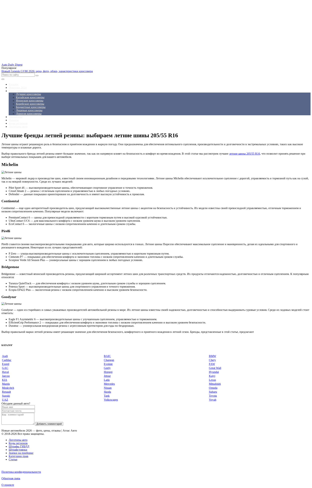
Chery (212, 360)
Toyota (213, 395)
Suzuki (6, 395)
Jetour (107, 375)
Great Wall (215, 367)
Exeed (5, 364)
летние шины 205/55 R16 (244, 153)
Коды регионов (18, 443)
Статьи (13, 459)
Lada (107, 379)
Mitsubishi (215, 383)
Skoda (107, 391)
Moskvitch (8, 387)
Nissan (108, 387)
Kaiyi (212, 375)
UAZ (5, 399)
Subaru (213, 391)
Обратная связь (10, 478)
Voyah (212, 399)
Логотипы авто (18, 439)
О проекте (7, 484)
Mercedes (109, 383)
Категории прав (18, 456)
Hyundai (214, 371)
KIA (4, 379)
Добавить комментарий (49, 424)
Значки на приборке (21, 452)
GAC (5, 367)
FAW (212, 364)
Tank (107, 395)
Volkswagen (111, 399)
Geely (107, 367)
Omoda (213, 387)
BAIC (107, 356)
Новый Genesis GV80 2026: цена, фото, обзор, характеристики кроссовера (47, 71)
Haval (5, 371)
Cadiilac (6, 360)
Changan (109, 360)
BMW (212, 356)
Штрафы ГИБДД (19, 446)
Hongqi (108, 371)
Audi (5, 356)
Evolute (108, 364)
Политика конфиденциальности (21, 471)
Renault (6, 391)
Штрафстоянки (18, 449)
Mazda (6, 383)
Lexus (212, 379)
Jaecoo (6, 375)
